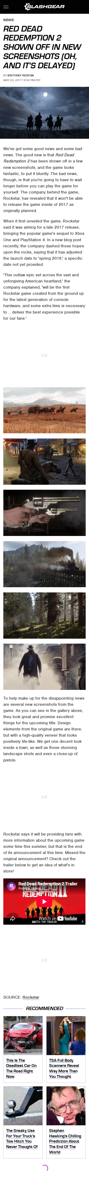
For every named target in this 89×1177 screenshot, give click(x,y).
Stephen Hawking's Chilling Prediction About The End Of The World (65, 1141)
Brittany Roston (21, 75)
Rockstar (31, 997)
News (8, 20)
